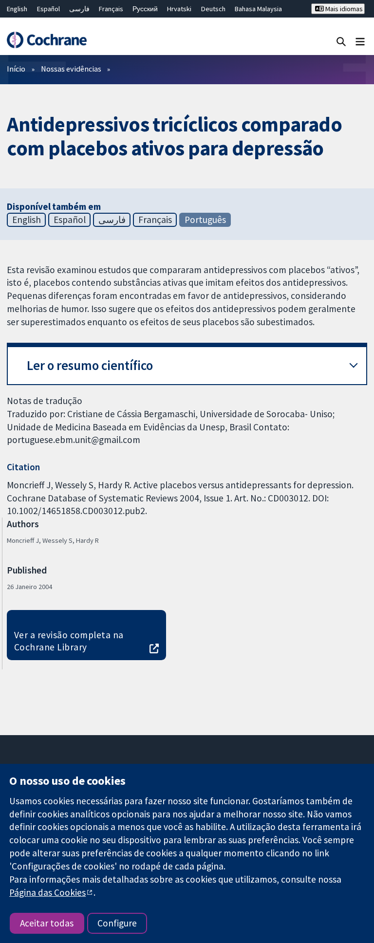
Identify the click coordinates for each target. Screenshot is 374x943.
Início (16, 69)
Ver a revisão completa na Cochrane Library (69, 641)
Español (48, 8)
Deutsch (213, 8)
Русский (145, 8)
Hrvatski (179, 8)
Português (205, 219)
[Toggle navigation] (360, 41)
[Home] (46, 40)
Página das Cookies (47, 892)
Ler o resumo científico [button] (90, 365)
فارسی (79, 8)
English (17, 8)
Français (111, 8)
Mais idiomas (343, 8)
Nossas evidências (71, 69)
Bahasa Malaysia (258, 8)
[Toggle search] (341, 41)
